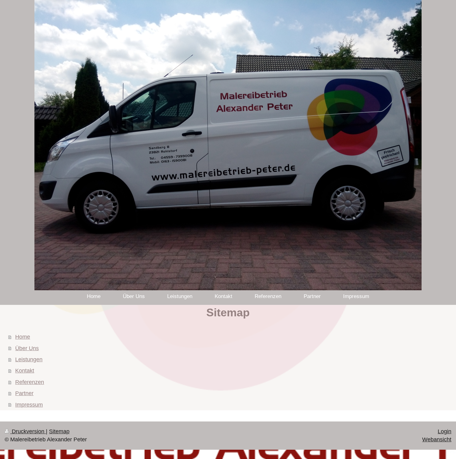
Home (22, 337)
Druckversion (28, 431)
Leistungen (28, 359)
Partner (24, 393)
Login (444, 431)
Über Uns (27, 348)
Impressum (29, 405)
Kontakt (24, 371)
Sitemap (59, 431)
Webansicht (436, 439)
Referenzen (29, 382)
